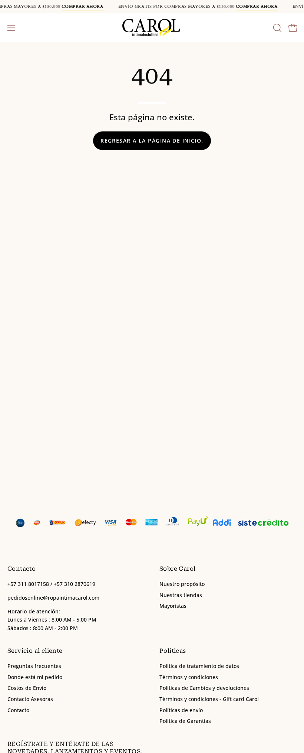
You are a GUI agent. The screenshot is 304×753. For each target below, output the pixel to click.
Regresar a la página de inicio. (152, 140)
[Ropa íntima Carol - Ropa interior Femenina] (152, 27)
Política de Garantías (185, 721)
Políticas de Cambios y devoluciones (204, 688)
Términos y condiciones (188, 677)
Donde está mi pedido (34, 677)
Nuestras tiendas (180, 595)
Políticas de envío (181, 710)
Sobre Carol (177, 568)
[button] (276, 28)
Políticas (172, 650)
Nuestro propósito (182, 583)
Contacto (18, 710)
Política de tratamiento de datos (199, 665)
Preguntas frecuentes (34, 665)
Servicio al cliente (35, 650)
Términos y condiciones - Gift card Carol (209, 699)
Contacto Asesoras (30, 699)
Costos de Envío (26, 688)
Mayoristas (172, 606)
